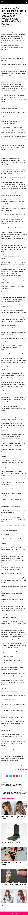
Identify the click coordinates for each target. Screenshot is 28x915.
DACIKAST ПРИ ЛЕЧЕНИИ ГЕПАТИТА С (13, 884)
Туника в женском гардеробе (10, 905)
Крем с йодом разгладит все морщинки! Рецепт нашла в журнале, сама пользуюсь (15, 793)
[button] (26, 2)
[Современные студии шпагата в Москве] (14, 854)
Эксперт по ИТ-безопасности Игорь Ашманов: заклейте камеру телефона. (11, 785)
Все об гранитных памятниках (11, 842)
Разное (7, 5)
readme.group (23, 769)
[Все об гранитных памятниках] (14, 832)
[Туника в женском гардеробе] (14, 896)
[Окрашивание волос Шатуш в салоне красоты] (14, 808)
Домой (2, 5)
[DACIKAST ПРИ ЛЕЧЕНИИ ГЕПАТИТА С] (14, 876)
